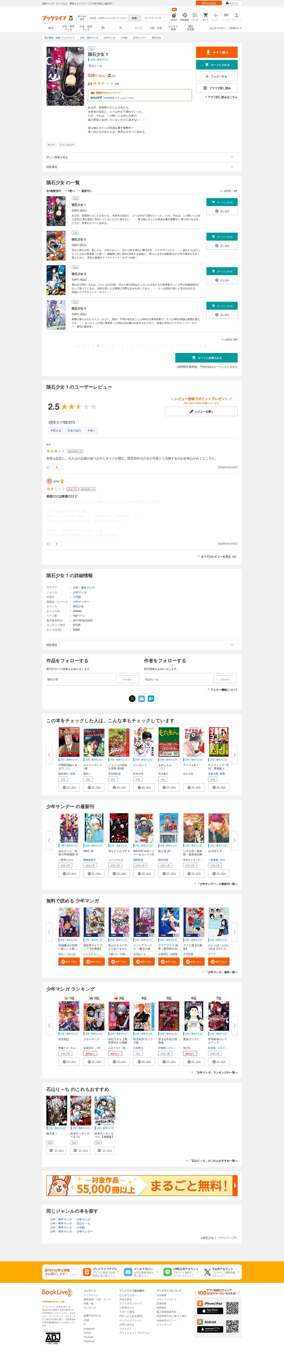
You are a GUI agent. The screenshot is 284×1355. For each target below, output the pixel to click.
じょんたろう (90, 954)
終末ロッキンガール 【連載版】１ (104, 1136)
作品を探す (125, 1299)
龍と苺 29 (164, 851)
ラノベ (138, 27)
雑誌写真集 (190, 27)
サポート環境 (126, 1311)
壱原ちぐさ (189, 859)
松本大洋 (138, 773)
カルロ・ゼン (77, 1047)
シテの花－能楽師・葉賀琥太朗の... (192, 854)
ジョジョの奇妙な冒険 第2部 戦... (117, 768)
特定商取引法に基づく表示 (171, 1316)
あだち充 (188, 773)
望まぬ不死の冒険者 (167, 1040)
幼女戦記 (63, 1039)
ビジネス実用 (173, 27)
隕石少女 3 (79, 274)
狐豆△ (62, 954)
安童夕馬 (213, 773)
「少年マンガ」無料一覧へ (221, 972)
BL (103, 28)
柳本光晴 (163, 859)
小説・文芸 (155, 27)
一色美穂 (213, 859)
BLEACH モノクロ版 (143, 1040)
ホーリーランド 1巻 (94, 766)
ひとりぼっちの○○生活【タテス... (218, 946)
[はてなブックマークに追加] (151, 701)
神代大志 (128, 1047)
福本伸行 (63, 773)
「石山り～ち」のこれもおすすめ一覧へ (213, 1160)
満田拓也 (138, 859)
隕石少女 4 (79, 308)
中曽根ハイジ (165, 1047)
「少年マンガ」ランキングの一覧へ (216, 1072)
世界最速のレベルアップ (217, 1040)
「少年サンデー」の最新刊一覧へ (217, 884)
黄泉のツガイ (191, 1039)
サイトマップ (164, 1324)
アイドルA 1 (190, 765)
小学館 (77, 597)
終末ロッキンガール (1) (79, 1135)
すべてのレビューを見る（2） (219, 556)
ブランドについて (167, 1299)
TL (120, 27)
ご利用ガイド (235, 28)
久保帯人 (138, 1047)
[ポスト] (132, 698)
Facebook (89, 1341)
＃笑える (55, 430)
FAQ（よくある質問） (131, 1316)
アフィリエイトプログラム (134, 1332)
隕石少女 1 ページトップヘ (219, 1237)
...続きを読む (110, 535)
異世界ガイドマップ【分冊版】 (92, 946)
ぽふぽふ (73, 954)
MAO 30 (88, 851)
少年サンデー (81, 602)
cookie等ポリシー (167, 1320)
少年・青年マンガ (68, 27)
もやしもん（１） (165, 766)
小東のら (113, 954)
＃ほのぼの (74, 430)
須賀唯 (174, 954)
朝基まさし (226, 773)
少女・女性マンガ (86, 27)
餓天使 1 (51, 1133)
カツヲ (212, 954)
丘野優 (179, 1047)
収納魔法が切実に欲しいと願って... (67, 948)
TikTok (87, 1332)
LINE (86, 1320)
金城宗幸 (88, 1047)
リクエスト (125, 1328)
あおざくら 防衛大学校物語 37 (68, 852)
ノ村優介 (100, 1047)
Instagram (89, 1328)
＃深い (91, 430)
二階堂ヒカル (65, 859)
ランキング (90, 1307)
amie (56, 481)
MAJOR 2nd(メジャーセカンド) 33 (143, 852)
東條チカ (63, 1047)
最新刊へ (86, 191)
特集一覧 (89, 1303)
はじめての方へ (218, 28)
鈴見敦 (212, 1047)
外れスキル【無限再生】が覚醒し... (117, 1042)
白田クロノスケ (129, 954)
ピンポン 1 (139, 765)
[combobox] (108, 18)
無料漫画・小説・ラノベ (97, 1299)
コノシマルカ (115, 859)
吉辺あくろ (139, 954)
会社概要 (162, 1295)
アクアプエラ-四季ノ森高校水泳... (169, 946)
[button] (69, 787)
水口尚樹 (225, 859)
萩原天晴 (75, 773)
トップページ (91, 1295)
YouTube (89, 1337)
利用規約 (162, 1307)
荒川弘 (187, 1047)
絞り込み (82, 17)
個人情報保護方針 (167, 1311)
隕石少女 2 (79, 239)
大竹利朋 (188, 954)
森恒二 (87, 773)
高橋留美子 (89, 859)
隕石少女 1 (79, 204)
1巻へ (71, 191)
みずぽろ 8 (214, 851)
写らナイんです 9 (119, 851)
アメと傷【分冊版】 (192, 946)
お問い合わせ (126, 1324)
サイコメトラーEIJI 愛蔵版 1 (218, 766)
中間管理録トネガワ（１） (67, 766)
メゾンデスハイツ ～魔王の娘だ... (142, 948)
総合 (50, 27)
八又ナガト (114, 1047)
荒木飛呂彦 (114, 773)
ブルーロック (91, 1039)
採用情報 (162, 1303)
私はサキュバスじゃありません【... (117, 948)
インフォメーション (130, 1320)
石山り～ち (95, 65)
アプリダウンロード (130, 1303)
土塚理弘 (163, 954)
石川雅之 (163, 773)
